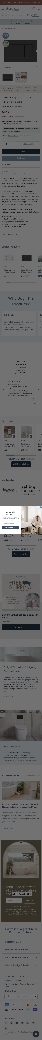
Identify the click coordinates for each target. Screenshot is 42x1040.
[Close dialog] (41, 507)
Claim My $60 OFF (10, 527)
